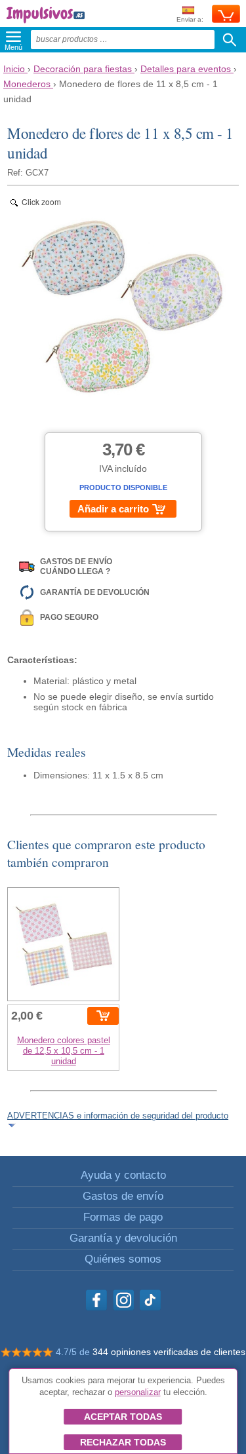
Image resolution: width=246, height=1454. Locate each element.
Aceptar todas (123, 1416)
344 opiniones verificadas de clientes (168, 1352)
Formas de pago (123, 1217)
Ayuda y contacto (123, 1175)
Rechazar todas (123, 1442)
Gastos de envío (123, 1196)
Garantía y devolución (123, 1238)
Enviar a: (189, 19)
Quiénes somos (123, 1259)
